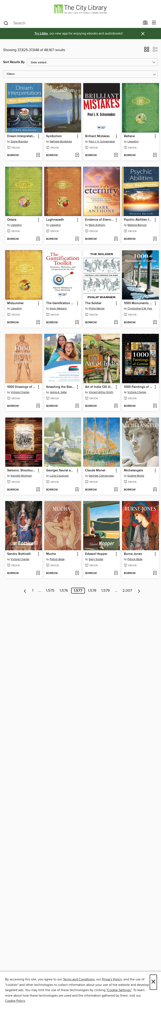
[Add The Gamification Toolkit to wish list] (77, 322)
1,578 (92, 590)
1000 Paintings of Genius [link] (138, 387)
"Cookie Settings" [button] (118, 990)
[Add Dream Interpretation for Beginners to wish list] (38, 155)
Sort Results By (14, 62)
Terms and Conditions (79, 979)
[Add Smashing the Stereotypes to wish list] (77, 406)
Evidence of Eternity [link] (99, 220)
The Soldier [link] (93, 303)
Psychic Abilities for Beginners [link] (138, 220)
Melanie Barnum (137, 225)
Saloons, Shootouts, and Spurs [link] (21, 470)
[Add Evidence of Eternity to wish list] (115, 239)
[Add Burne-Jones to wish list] (154, 573)
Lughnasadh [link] (55, 220)
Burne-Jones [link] (133, 554)
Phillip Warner (97, 308)
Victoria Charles (20, 392)
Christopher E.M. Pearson (141, 308)
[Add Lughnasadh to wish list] (77, 239)
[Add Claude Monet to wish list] (115, 490)
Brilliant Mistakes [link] (97, 136)
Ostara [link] (11, 220)
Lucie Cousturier (59, 475)
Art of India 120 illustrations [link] (99, 387)
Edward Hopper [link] (96, 554)
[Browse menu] (154, 23)
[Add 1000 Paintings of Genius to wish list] (154, 406)
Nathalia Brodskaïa (61, 141)
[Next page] (139, 590)
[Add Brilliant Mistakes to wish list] (115, 155)
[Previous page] (25, 590)
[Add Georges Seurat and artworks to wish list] (77, 490)
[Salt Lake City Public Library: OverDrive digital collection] (80, 9)
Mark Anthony (97, 225)
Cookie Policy (15, 1001)
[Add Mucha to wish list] (77, 573)
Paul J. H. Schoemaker (102, 141)
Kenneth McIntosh (21, 475)
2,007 (127, 590)
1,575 (50, 590)
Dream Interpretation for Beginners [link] (21, 136)
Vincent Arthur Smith (101, 392)
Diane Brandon (19, 141)
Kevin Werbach (58, 308)
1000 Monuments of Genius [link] (138, 303)
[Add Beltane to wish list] (154, 155)
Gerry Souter (96, 559)
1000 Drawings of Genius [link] (21, 387)
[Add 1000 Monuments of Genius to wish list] (154, 322)
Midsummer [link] (15, 303)
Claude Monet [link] (95, 470)
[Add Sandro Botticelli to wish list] (38, 573)
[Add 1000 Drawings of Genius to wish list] (38, 406)
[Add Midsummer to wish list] (38, 322)
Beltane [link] (129, 136)
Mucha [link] (51, 554)
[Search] (6, 23)
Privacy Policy (112, 979)
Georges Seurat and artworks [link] (60, 470)
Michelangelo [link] (133, 470)
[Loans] (145, 24)
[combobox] (72, 23)
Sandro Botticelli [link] (19, 554)
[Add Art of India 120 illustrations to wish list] (115, 406)
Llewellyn (133, 141)
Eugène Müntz (135, 475)
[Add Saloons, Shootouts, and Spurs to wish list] (38, 490)
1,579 (105, 590)
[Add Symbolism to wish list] (77, 155)
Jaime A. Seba (58, 392)
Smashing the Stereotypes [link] (60, 387)
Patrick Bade (57, 559)
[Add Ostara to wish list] (38, 239)
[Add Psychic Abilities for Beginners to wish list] (154, 239)
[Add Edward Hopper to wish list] (115, 573)
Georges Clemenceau (101, 475)
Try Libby (41, 33)
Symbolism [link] (54, 136)
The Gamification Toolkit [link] (60, 303)
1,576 (64, 590)
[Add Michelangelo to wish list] (154, 490)
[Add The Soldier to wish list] (115, 322)
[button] (146, 51)
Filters (11, 74)
